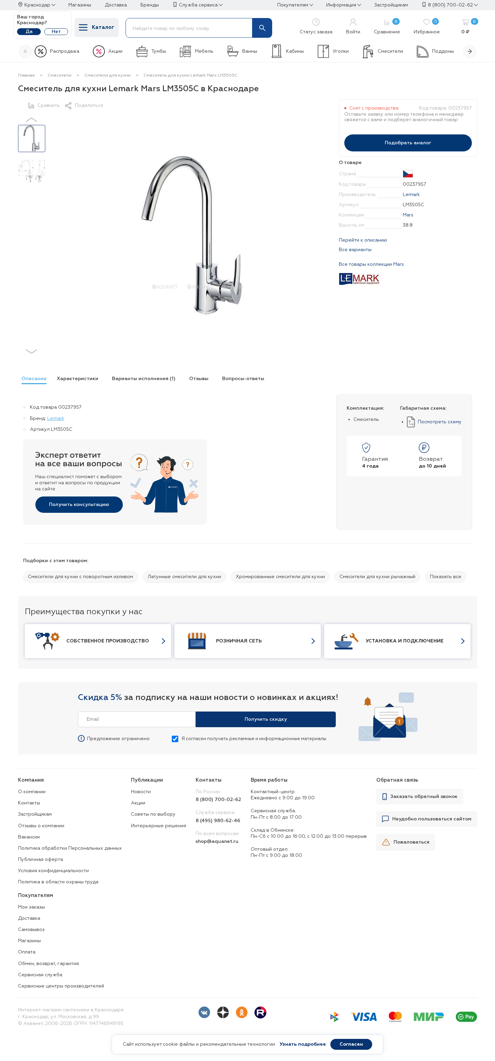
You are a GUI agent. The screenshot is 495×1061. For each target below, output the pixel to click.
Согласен (351, 1044)
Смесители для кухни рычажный (377, 576)
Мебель (204, 51)
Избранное (427, 27)
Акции (115, 51)
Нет (56, 31)
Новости (141, 791)
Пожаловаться (411, 842)
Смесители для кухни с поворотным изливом (80, 576)
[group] (32, 379)
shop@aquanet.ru (217, 841)
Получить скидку (266, 719)
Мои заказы (31, 907)
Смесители (390, 51)
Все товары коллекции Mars (371, 264)
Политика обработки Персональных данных (70, 848)
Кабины (295, 51)
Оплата (26, 952)
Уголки (341, 51)
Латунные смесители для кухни (184, 576)
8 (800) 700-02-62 (450, 5)
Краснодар (37, 5)
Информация (341, 5)
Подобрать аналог (408, 143)
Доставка (29, 918)
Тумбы (158, 51)
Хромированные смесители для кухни (280, 576)
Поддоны (443, 51)
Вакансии (29, 837)
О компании (32, 791)
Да (29, 31)
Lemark (411, 194)
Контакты (29, 803)
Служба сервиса (198, 5)
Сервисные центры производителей (61, 986)
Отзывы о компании (41, 825)
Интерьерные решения (158, 825)
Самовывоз (31, 929)
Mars (408, 215)
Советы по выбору (153, 814)
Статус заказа (316, 32)
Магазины (29, 940)
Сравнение (387, 27)
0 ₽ (468, 27)
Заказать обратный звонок (424, 796)
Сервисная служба (40, 975)
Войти (353, 32)
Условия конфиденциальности (53, 870)
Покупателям (292, 5)
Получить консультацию (79, 504)
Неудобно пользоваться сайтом (432, 819)
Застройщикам (35, 814)
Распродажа (64, 51)
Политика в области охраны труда (58, 882)
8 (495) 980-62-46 (218, 820)
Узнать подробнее (303, 1044)
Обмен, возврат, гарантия (48, 963)
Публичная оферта (40, 859)
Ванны (249, 51)
